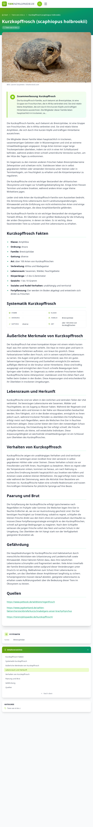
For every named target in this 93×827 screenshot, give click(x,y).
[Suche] (39, 3)
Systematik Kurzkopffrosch (16, 661)
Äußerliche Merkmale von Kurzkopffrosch (22, 665)
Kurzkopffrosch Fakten (14, 657)
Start (6, 15)
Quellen (8, 687)
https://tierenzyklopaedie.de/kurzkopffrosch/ (30, 616)
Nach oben (48, 693)
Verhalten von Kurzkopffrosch (17, 674)
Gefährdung (10, 683)
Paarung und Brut (12, 678)
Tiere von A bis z (18, 15)
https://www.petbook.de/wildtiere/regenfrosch (31, 601)
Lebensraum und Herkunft (16, 670)
